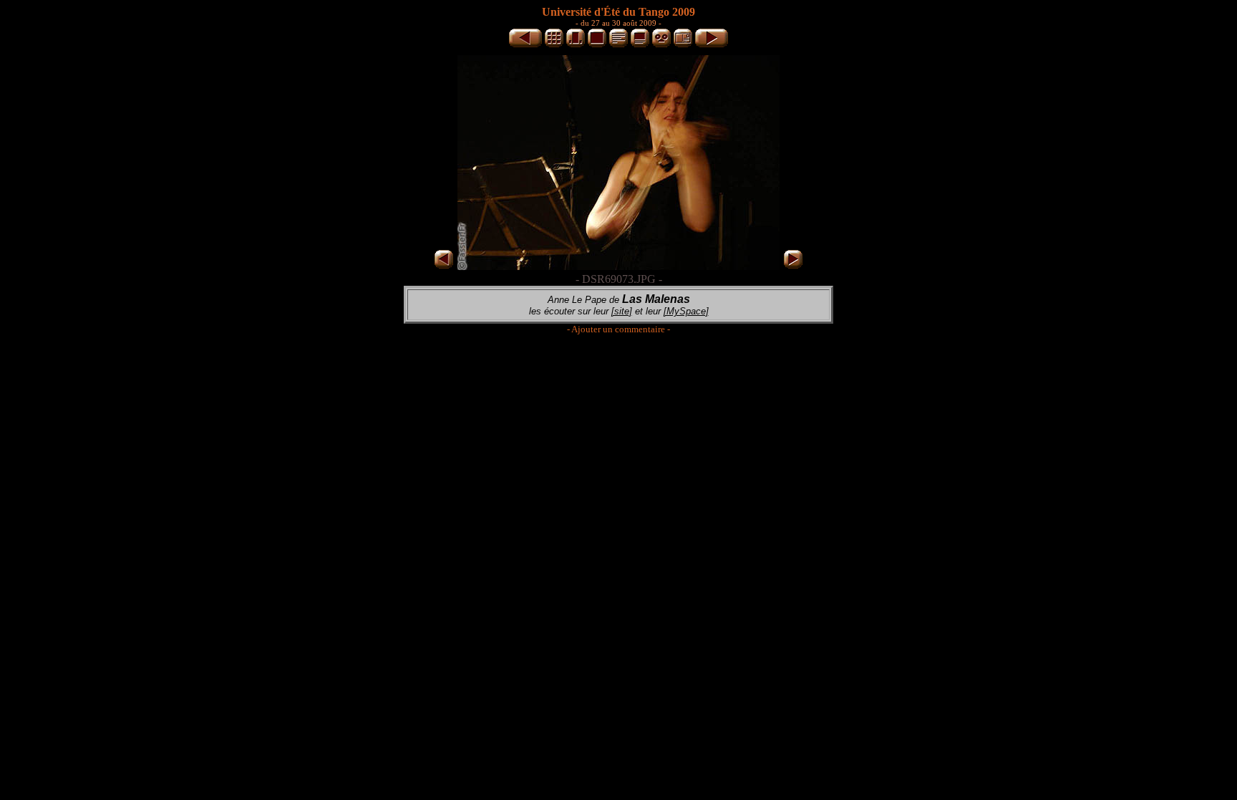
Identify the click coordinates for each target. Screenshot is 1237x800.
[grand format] (597, 45)
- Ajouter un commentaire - (618, 329)
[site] (621, 311)
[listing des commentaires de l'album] (618, 45)
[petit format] (554, 45)
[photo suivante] (711, 45)
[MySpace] (686, 311)
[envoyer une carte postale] (683, 45)
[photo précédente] (525, 45)
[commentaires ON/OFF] (640, 45)
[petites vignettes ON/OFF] (575, 45)
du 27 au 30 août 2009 (618, 23)
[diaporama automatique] (661, 45)
